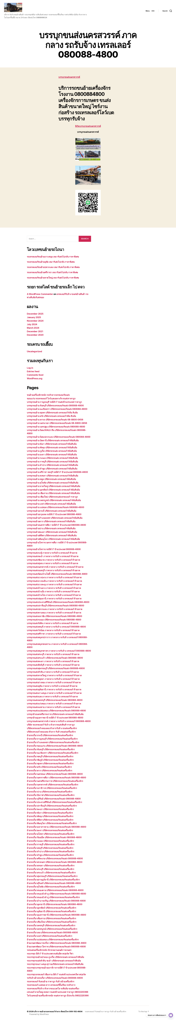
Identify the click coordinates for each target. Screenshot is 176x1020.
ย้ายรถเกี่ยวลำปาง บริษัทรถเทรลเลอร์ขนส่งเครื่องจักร (50, 851)
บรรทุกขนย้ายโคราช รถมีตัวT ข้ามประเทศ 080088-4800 (54, 549)
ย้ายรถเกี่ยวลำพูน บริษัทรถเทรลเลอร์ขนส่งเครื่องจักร (50, 855)
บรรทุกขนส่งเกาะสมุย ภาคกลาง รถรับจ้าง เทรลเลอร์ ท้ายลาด (54, 693)
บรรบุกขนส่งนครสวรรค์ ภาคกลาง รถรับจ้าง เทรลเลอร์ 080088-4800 (59, 721)
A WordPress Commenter (40, 294)
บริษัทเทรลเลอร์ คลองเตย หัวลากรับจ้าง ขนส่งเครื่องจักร (52, 728)
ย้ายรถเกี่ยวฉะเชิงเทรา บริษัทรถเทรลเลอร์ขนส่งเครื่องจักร (52, 753)
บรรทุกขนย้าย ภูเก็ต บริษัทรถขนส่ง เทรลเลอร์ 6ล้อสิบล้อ (52, 451)
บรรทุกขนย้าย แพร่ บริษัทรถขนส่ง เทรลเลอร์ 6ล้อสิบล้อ (51, 504)
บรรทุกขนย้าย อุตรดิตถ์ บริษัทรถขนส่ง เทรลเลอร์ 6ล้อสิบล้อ (53, 489)
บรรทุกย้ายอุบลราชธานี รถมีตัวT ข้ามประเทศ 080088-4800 (55, 717)
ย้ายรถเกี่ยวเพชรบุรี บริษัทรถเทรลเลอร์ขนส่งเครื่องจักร (51, 925)
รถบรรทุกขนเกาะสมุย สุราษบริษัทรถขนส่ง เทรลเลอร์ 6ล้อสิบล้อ (55, 964)
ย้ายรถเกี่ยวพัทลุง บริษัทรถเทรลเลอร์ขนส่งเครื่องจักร (50, 816)
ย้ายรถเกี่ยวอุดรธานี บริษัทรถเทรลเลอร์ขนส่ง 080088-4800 (54, 904)
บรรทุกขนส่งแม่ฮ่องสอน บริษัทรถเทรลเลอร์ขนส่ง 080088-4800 (56, 710)
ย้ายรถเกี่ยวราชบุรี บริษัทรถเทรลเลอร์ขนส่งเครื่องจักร (50, 844)
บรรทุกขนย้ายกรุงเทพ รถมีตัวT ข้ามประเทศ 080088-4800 (54, 514)
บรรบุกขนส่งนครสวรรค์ (69, 77)
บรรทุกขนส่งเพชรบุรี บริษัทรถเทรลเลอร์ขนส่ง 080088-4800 (54, 700)
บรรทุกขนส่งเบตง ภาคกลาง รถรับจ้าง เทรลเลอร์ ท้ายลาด (52, 696)
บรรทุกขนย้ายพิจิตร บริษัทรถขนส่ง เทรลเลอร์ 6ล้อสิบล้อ (52, 535)
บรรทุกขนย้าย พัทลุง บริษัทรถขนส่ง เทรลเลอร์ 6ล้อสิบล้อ (52, 447)
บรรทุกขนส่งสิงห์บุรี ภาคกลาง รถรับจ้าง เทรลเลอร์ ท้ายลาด (53, 665)
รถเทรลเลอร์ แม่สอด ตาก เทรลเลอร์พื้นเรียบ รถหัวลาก (51, 985)
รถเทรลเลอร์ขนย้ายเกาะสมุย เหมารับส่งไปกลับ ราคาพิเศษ (53, 256)
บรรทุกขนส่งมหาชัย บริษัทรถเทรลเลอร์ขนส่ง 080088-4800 (54, 616)
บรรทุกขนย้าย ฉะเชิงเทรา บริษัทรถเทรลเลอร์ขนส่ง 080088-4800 (57, 409)
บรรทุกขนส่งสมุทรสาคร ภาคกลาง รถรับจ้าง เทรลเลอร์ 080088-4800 (59, 651)
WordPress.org (34, 378)
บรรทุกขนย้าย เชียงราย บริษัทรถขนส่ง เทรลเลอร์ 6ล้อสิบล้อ (53, 493)
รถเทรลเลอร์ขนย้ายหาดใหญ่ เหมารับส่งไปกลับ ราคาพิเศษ (53, 277)
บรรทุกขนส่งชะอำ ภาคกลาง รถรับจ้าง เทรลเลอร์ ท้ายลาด (53, 556)
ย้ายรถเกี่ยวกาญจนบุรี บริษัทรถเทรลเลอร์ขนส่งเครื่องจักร (52, 738)
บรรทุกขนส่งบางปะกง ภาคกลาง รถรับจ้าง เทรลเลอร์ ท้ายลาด (54, 577)
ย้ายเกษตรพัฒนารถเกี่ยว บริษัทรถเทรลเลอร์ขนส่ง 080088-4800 (56, 943)
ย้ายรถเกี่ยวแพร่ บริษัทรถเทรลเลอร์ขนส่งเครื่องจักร (49, 936)
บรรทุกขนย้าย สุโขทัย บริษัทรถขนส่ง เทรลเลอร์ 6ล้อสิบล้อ (52, 482)
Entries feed (33, 371)
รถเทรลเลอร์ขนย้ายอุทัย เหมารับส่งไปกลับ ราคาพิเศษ (51, 262)
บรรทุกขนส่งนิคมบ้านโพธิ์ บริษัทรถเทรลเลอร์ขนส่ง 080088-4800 (57, 574)
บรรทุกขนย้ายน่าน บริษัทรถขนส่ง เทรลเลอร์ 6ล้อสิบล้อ (51, 528)
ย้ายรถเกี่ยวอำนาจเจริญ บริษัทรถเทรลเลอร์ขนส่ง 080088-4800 (56, 900)
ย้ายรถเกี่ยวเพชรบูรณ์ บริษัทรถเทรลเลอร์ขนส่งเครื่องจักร (52, 929)
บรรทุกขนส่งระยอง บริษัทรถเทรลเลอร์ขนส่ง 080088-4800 (54, 619)
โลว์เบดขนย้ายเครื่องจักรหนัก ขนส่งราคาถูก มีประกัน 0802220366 (58, 995)
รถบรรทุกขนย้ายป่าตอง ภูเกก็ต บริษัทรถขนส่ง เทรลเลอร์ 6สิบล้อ (55, 957)
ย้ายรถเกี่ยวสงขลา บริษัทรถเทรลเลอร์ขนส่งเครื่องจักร (50, 865)
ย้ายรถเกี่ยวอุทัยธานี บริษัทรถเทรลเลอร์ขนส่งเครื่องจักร (51, 911)
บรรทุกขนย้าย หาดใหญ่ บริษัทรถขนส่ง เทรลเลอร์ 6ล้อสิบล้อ (53, 486)
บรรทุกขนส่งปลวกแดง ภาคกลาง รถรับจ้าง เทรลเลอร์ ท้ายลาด (54, 609)
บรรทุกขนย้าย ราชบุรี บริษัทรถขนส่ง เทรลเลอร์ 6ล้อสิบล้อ (52, 461)
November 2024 (35, 321)
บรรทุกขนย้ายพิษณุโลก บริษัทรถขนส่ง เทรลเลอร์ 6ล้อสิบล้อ (53, 539)
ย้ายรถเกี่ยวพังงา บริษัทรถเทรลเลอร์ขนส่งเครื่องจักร (50, 812)
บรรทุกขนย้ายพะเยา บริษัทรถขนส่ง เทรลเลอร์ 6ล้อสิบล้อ (52, 532)
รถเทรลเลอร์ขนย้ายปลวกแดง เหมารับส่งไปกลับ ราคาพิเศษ (53, 267)
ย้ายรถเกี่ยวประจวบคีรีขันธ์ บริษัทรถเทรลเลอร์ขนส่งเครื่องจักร (54, 802)
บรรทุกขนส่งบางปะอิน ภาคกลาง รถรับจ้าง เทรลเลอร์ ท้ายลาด (54, 581)
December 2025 (35, 314)
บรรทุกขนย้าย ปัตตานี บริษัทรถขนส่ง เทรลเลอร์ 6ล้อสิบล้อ (53, 440)
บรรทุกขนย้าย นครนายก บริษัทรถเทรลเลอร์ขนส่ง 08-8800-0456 (57, 423)
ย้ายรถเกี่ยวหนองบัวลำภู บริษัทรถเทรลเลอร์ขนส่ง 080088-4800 (56, 893)
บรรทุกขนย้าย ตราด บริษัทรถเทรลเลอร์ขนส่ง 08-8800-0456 (55, 419)
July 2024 (32, 324)
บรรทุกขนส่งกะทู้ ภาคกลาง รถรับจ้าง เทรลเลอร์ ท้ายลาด (52, 553)
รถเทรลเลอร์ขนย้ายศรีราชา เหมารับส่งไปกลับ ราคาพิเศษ (52, 272)
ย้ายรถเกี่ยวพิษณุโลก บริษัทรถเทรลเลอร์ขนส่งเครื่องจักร (52, 823)
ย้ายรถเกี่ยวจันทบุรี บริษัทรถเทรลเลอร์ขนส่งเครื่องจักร (51, 749)
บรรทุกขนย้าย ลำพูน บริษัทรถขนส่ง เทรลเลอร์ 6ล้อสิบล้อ (52, 468)
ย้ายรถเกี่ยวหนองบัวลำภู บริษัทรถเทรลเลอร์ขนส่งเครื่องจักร (53, 897)
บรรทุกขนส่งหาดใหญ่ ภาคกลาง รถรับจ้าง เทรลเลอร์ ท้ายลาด (54, 675)
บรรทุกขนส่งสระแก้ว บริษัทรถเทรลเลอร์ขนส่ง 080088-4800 (55, 658)
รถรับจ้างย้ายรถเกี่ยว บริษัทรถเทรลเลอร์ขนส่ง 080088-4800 (55, 978)
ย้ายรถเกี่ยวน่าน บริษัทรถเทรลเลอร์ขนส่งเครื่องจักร (49, 791)
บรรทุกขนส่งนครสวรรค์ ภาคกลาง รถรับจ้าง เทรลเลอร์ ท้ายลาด (55, 567)
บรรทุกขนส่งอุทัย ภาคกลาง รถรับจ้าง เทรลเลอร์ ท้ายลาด (52, 686)
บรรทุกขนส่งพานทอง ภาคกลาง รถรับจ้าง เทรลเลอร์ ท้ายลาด (54, 612)
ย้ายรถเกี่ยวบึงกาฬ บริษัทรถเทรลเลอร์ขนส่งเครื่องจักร (50, 795)
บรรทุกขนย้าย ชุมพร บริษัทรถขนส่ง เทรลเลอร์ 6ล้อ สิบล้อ (52, 412)
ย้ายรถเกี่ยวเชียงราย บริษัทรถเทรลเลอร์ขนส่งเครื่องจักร (51, 918)
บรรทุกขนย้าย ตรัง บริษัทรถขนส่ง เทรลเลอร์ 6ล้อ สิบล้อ (51, 416)
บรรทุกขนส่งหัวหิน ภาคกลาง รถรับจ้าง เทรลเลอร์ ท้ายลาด (53, 672)
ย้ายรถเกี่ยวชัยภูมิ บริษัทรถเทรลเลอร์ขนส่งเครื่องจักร (50, 760)
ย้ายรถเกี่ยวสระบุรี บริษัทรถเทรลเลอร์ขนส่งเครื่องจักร (50, 869)
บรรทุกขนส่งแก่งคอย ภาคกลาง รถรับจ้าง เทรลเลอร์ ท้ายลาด (54, 703)
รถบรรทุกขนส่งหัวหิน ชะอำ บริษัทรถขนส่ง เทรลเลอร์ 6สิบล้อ (54, 960)
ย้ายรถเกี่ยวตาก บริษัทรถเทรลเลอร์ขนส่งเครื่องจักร (49, 770)
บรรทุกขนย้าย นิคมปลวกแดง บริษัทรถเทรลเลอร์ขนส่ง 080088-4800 (58, 437)
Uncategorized (34, 351)
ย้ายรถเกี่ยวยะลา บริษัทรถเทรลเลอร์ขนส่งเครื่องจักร (50, 830)
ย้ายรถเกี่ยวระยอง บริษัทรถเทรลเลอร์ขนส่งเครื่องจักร (50, 841)
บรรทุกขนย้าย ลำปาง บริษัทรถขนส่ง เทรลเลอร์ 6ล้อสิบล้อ (52, 465)
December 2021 (35, 331)
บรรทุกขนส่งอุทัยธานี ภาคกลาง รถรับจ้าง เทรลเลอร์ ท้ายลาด (54, 689)
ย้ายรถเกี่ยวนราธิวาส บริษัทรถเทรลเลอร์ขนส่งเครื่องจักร (52, 788)
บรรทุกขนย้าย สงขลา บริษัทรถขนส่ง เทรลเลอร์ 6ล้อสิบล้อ (52, 475)
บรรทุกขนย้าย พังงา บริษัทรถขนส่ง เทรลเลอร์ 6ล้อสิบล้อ (52, 444)
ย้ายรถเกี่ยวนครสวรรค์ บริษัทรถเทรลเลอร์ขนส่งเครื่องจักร (52, 784)
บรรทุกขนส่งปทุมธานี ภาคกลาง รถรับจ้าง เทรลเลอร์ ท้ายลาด (54, 598)
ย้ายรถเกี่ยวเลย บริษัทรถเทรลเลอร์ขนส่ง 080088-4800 (52, 932)
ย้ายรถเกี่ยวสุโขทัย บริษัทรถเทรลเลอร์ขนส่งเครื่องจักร (51, 886)
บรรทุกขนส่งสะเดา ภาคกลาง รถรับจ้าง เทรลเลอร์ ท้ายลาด (53, 661)
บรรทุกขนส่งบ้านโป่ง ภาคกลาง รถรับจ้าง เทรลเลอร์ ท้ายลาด (54, 595)
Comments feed (35, 375)
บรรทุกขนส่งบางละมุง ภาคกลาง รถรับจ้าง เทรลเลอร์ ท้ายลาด (54, 584)
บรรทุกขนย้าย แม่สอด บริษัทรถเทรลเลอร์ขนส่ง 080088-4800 (55, 507)
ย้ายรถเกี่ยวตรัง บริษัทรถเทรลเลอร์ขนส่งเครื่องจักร (49, 767)
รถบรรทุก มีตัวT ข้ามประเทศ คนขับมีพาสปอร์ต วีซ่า (50, 953)
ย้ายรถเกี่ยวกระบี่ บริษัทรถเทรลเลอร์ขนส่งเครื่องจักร (50, 735)
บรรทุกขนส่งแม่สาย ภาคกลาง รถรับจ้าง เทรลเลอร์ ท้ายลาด (53, 707)
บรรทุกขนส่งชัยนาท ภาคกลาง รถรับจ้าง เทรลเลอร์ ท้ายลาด (53, 560)
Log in (30, 368)
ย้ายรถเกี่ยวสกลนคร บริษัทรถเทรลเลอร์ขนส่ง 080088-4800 (54, 862)
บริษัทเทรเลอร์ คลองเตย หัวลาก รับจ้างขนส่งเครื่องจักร (51, 731)
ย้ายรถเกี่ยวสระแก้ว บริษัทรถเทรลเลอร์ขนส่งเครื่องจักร (51, 872)
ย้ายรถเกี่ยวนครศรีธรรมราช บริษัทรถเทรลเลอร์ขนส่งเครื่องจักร (55, 781)
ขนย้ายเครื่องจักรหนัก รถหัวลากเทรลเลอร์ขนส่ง (48, 395)
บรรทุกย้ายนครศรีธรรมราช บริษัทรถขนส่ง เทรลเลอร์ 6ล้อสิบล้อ (55, 714)
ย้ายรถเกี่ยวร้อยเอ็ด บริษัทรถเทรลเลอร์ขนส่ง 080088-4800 (54, 837)
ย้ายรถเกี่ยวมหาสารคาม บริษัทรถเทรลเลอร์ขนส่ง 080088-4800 (56, 827)
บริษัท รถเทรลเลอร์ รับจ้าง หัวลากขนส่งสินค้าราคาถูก (51, 724)
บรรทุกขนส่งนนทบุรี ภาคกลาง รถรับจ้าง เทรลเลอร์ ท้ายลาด (53, 570)
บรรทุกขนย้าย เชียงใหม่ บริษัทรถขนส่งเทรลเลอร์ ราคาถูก (52, 497)
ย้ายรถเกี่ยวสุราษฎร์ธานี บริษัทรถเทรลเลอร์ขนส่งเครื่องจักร (53, 879)
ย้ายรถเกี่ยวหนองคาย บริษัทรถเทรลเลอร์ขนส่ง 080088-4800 (55, 890)
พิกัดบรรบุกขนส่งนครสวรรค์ (88, 126)
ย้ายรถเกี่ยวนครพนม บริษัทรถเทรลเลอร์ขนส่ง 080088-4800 (55, 774)
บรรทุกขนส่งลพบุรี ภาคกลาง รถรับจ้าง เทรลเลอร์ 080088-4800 (56, 626)
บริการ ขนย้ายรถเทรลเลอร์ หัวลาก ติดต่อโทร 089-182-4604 (58, 1011)
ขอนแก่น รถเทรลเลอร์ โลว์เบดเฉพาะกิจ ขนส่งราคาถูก (51, 398)
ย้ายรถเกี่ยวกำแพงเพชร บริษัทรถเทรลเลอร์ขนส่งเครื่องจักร (53, 742)
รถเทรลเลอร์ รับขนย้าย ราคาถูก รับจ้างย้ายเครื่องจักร (50, 981)
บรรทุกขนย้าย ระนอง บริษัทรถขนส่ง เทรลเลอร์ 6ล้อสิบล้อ (52, 458)
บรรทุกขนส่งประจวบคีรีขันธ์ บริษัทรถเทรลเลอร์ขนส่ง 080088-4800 (58, 602)
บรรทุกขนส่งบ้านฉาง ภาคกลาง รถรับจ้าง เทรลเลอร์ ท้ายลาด (54, 588)
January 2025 (34, 317)
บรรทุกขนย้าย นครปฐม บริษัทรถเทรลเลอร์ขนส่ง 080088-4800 (56, 426)
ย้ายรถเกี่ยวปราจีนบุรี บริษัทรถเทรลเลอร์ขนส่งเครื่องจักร (52, 805)
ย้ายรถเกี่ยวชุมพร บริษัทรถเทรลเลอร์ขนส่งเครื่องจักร (50, 763)
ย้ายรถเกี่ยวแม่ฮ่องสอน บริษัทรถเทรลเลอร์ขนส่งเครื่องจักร (53, 939)
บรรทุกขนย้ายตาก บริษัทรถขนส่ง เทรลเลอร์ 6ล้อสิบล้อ (51, 521)
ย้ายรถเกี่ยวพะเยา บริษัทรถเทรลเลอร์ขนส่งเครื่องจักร (50, 809)
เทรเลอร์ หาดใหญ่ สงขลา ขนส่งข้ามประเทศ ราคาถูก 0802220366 (57, 992)
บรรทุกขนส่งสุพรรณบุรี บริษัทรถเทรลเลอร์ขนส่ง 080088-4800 (56, 668)
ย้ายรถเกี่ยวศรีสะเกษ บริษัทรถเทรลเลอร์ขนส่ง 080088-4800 (55, 858)
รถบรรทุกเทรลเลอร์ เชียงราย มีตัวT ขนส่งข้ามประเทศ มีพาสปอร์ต (56, 974)
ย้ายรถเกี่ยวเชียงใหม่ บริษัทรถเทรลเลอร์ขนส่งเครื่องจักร (51, 922)
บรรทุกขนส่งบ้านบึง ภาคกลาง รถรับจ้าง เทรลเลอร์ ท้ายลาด (53, 591)
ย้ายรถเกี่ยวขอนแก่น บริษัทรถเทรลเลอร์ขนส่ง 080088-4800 (55, 746)
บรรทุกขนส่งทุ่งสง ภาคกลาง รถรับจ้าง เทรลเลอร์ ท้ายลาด (52, 563)
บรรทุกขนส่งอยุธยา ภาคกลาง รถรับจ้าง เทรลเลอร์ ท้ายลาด (53, 679)
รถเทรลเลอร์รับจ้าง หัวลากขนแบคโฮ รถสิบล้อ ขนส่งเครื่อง (53, 988)
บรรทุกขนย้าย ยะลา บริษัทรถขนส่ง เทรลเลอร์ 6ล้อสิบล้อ (52, 454)
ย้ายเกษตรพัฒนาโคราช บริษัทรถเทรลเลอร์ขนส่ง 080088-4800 (56, 946)
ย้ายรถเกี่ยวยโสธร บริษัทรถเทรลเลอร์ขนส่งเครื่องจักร (50, 834)
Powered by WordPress (39, 1014)
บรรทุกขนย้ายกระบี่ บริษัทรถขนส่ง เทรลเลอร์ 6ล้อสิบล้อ (51, 511)
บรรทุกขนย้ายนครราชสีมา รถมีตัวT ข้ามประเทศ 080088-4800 (56, 525)
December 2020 (35, 335)
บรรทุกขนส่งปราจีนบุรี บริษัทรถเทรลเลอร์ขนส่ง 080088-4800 (55, 605)
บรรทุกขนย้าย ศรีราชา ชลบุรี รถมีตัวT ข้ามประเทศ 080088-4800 (57, 472)
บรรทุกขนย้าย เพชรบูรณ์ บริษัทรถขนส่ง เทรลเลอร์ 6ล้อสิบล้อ (54, 500)
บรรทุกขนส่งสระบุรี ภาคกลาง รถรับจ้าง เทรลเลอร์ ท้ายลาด (53, 654)
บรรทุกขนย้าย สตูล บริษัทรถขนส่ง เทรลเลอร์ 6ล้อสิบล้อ (51, 479)
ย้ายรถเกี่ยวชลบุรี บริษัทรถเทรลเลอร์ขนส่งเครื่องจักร (50, 756)
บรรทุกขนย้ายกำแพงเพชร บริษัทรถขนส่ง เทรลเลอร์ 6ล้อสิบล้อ (54, 518)
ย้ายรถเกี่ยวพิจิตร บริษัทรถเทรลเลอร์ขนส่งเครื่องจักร (50, 820)
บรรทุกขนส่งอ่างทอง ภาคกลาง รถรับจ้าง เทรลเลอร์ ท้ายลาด (54, 682)
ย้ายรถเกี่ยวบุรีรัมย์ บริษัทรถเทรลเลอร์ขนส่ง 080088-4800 (54, 798)
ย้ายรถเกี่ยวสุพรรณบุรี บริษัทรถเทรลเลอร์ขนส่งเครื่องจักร (52, 876)
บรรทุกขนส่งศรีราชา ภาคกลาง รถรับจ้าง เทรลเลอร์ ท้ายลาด (54, 633)
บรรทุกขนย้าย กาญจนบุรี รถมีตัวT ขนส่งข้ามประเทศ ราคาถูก (54, 402)
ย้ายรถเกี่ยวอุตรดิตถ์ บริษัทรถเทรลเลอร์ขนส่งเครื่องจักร (51, 908)
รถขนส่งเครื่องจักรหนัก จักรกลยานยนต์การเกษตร (49, 950)
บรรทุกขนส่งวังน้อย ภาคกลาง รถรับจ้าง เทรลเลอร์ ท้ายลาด (53, 630)
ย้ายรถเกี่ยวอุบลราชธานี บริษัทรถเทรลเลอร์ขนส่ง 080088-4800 (56, 915)
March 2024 (33, 328)
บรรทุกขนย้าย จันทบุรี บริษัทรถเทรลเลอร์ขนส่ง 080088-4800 (55, 405)
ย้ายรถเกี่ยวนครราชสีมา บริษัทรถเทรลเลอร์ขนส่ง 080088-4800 (56, 777)
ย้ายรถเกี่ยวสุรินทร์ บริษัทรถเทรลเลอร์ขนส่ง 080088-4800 (54, 883)
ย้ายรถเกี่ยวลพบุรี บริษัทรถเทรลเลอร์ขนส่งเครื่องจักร (50, 848)
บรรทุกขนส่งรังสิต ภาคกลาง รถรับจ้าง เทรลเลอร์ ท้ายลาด (52, 623)
